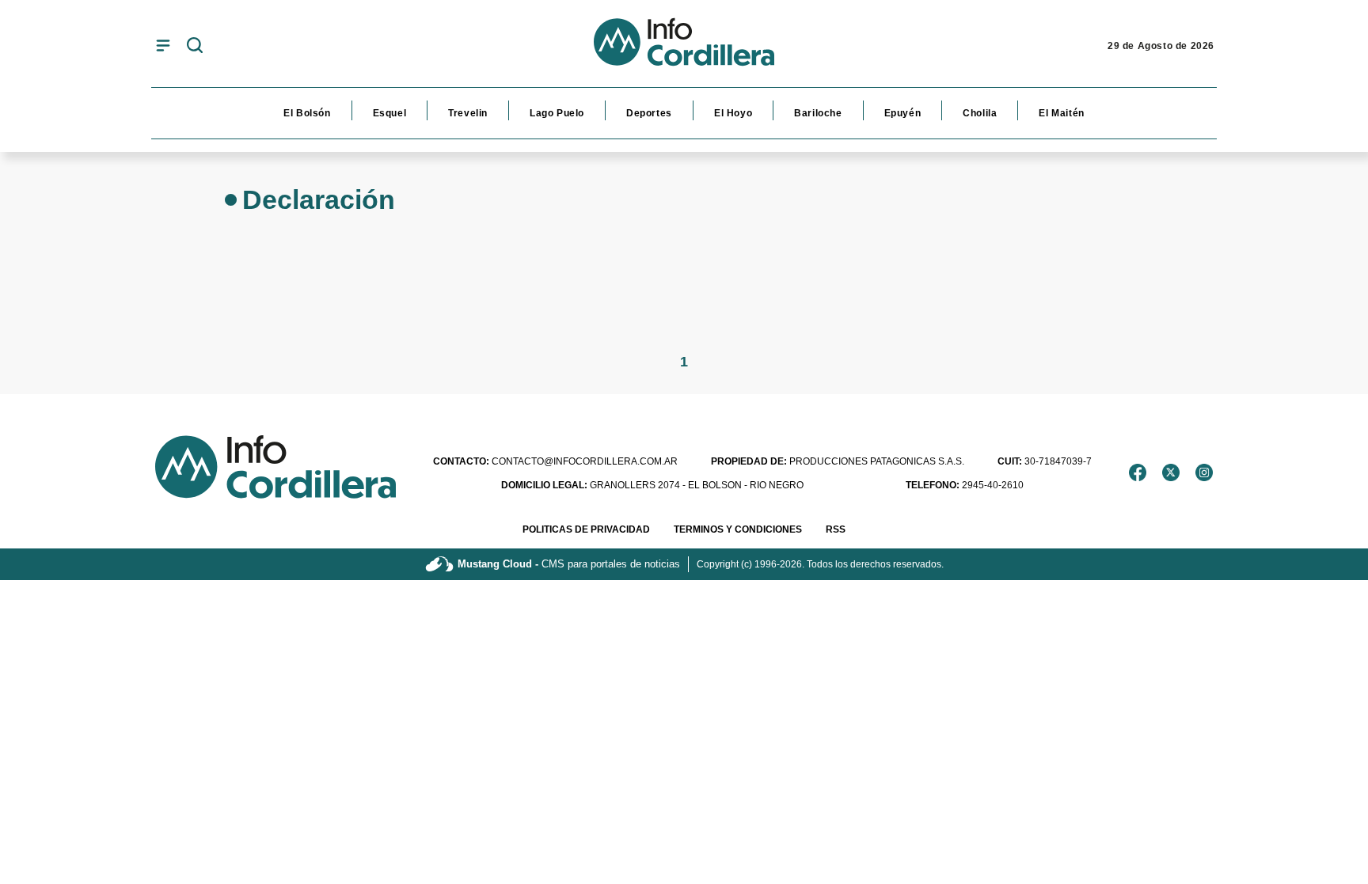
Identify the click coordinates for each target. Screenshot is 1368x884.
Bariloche (818, 113)
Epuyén (903, 113)
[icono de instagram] (1204, 472)
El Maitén (1061, 113)
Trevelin (468, 113)
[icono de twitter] (1171, 472)
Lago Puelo (557, 113)
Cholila (980, 113)
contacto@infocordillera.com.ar (555, 461)
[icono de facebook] (1137, 472)
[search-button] (194, 46)
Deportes (649, 113)
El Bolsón (306, 113)
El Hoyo (733, 113)
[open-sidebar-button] (163, 45)
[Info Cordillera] (684, 46)
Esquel (390, 113)
